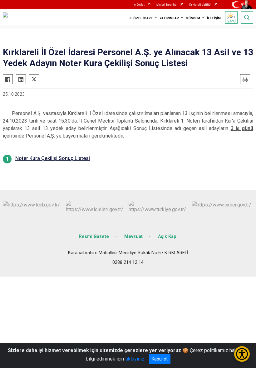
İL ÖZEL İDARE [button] (141, 18)
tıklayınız (135, 359)
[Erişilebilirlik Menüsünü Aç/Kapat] (242, 354)
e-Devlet (139, 4)
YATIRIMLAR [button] (169, 18)
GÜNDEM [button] (193, 18)
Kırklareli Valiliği (200, 4)
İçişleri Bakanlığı (166, 4)
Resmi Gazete (94, 236)
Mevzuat (133, 236)
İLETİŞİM (214, 18)
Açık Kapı (168, 236)
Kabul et (160, 358)
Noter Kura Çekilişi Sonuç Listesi (52, 158)
